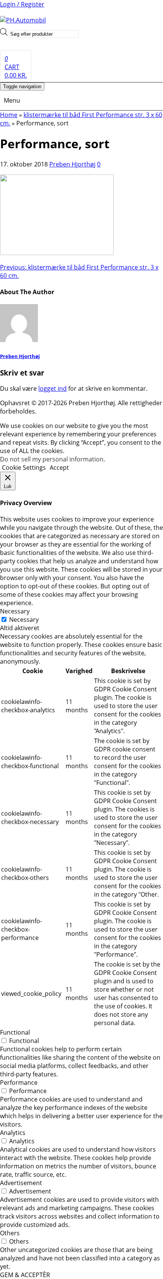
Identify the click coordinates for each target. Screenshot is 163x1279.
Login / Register (22, 4)
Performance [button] (19, 1082)
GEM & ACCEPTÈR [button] (25, 1275)
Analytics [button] (12, 1132)
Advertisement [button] (21, 1183)
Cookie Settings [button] (24, 467)
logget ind (52, 388)
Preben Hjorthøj (72, 164)
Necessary (24, 619)
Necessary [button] (15, 611)
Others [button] (10, 1233)
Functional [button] (15, 1032)
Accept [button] (59, 467)
